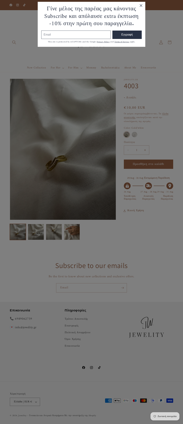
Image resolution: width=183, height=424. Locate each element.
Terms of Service (121, 42)
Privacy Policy (103, 42)
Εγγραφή (127, 34)
